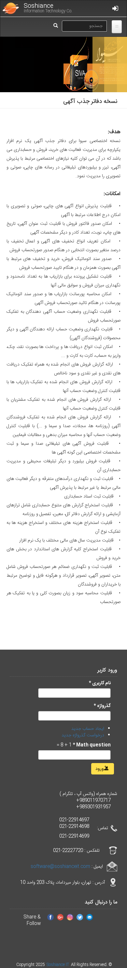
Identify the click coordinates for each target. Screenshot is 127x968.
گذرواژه (102, 706)
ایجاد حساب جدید (87, 729)
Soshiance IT (58, 964)
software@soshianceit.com (60, 867)
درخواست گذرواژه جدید (83, 735)
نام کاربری (100, 683)
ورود (100, 769)
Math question (92, 745)
